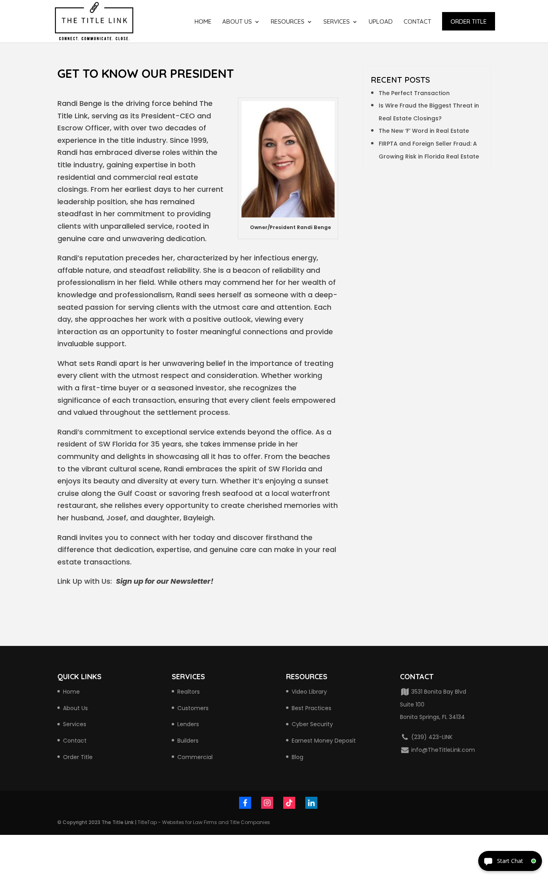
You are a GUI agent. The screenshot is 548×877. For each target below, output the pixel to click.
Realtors (188, 692)
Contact (417, 22)
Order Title (469, 21)
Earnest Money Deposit (324, 741)
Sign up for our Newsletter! (164, 581)
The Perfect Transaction (414, 93)
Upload (381, 22)
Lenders (188, 724)
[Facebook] (245, 804)
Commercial (195, 757)
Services (336, 22)
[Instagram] (267, 804)
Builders (188, 741)
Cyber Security (312, 724)
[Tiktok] (289, 804)
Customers (193, 708)
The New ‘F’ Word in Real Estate (424, 131)
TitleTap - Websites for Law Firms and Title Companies (204, 822)
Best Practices (311, 708)
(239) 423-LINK (431, 737)
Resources (287, 22)
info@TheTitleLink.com (442, 750)
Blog (297, 757)
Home (203, 22)
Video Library (309, 692)
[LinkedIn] (311, 804)
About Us (237, 22)
